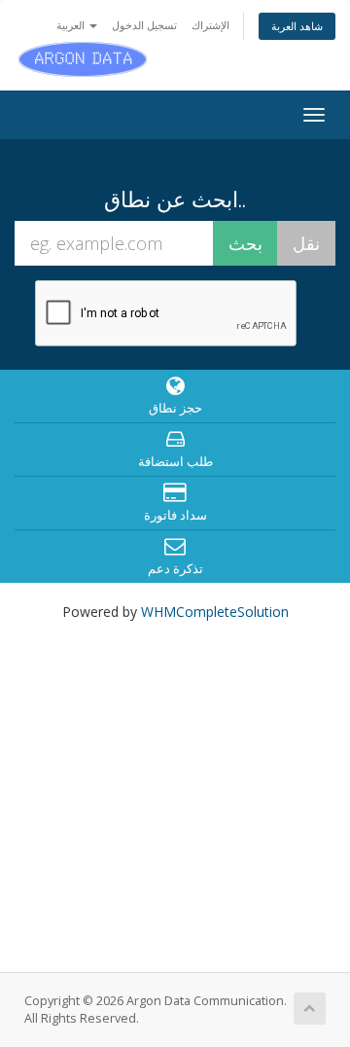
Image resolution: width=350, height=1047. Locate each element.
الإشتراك (210, 25)
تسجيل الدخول (144, 25)
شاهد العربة (297, 25)
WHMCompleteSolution (215, 611)
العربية (72, 25)
